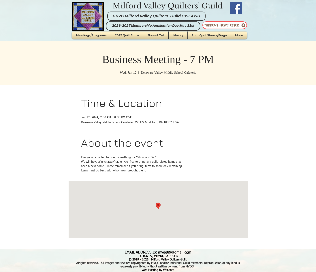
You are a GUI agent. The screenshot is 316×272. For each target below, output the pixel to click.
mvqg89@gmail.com (174, 252)
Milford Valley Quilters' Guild (167, 5)
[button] (156, 35)
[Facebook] (236, 8)
